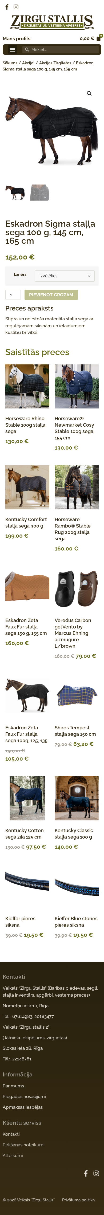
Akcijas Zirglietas (55, 63)
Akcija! (28, 63)
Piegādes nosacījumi (24, 1096)
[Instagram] (16, 7)
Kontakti (11, 1134)
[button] (12, 49)
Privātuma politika (78, 1200)
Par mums (13, 1085)
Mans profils (16, 38)
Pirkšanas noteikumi (24, 1144)
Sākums (10, 63)
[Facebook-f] (7, 7)
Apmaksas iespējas (23, 1107)
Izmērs (20, 275)
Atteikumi (13, 1155)
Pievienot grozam (51, 294)
